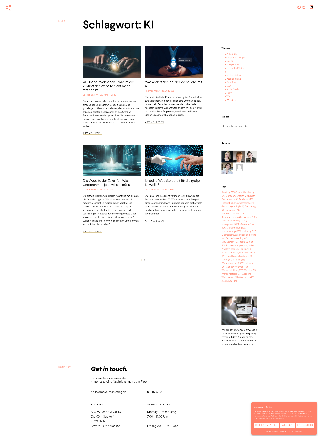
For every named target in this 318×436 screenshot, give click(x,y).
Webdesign (232, 100)
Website (249, 270)
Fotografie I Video (235, 68)
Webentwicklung (232, 270)
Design (229, 61)
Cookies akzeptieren (266, 425)
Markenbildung (234, 75)
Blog (61, 21)
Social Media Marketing (239, 256)
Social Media (232, 89)
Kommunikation (231, 217)
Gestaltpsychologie (232, 206)
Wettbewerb (230, 277)
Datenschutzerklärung (286, 431)
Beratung (228, 192)
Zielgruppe (229, 281)
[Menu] (311, 7)
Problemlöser (230, 249)
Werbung (248, 274)
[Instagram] (303, 7)
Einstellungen (305, 425)
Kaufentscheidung (232, 213)
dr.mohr (232, 199)
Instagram (233, 210)
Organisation (229, 242)
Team (229, 93)
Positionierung (233, 79)
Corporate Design (235, 57)
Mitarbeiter (229, 235)
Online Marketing (236, 238)
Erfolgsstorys (232, 65)
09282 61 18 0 (156, 392)
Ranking (245, 249)
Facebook (246, 199)
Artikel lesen (92, 133)
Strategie (228, 260)
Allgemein (231, 54)
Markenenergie (231, 231)
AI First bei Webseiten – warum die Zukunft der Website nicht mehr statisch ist (108, 86)
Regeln (227, 253)
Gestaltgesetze (244, 203)
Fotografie (228, 203)
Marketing (248, 231)
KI (227, 72)
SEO (228, 86)
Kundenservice (230, 221)
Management (230, 224)
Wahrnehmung (231, 263)
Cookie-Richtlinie (272, 431)
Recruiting (231, 82)
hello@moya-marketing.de (108, 392)
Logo (244, 221)
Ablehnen (287, 425)
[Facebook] (299, 7)
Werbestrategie (231, 274)
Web (228, 96)
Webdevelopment (237, 267)
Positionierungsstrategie (240, 245)
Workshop (246, 277)
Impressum (298, 431)
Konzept (250, 217)
